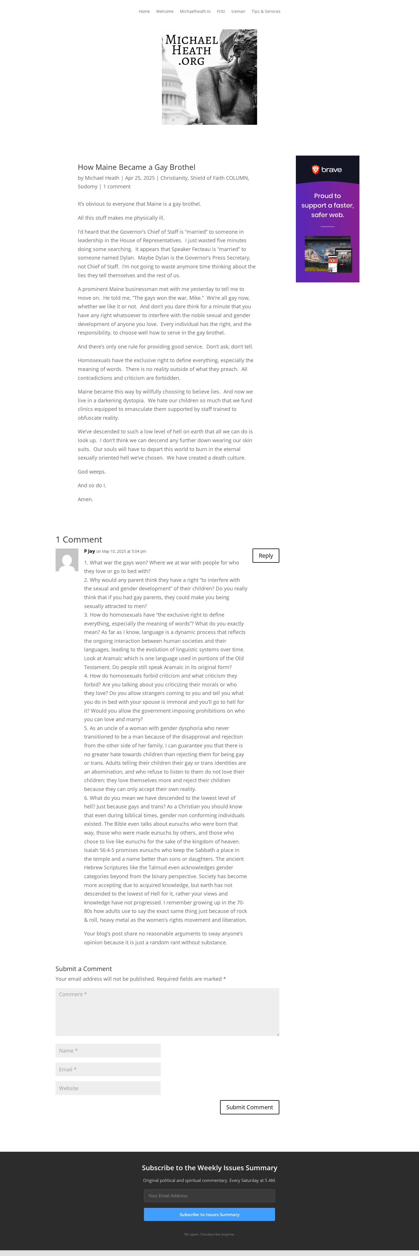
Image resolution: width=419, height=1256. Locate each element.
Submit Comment (249, 1107)
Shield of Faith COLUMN (219, 177)
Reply (266, 555)
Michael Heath (102, 177)
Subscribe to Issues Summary (209, 1214)
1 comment (117, 186)
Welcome (165, 11)
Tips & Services (266, 11)
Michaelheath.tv (195, 11)
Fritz (221, 11)
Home (144, 11)
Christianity (174, 177)
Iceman (238, 11)
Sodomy (87, 186)
